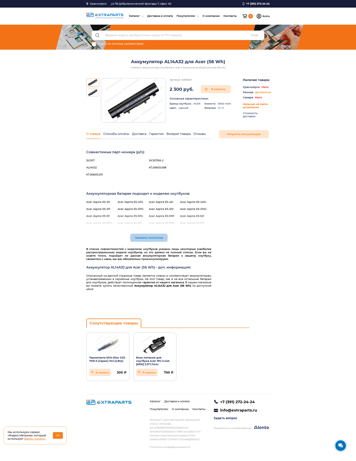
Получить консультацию (244, 134)
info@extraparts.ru (238, 410)
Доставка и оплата (160, 16)
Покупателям (186, 16)
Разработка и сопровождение (233, 428)
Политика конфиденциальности (170, 446)
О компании (211, 16)
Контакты (230, 16)
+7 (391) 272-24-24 (237, 402)
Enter (255, 35)
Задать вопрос (225, 418)
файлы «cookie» (34, 438)
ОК (58, 435)
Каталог (134, 16)
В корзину (218, 89)
